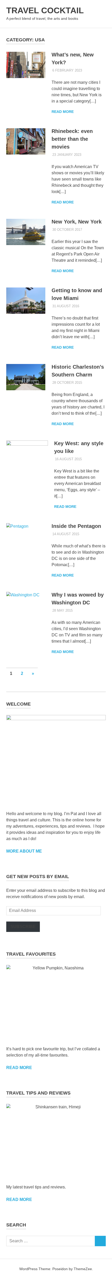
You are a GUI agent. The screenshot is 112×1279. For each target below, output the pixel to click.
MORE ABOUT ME (24, 851)
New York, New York (77, 222)
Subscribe (23, 926)
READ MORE (19, 1199)
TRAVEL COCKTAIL (45, 10)
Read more (63, 112)
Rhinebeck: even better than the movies (72, 139)
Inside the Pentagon (76, 526)
